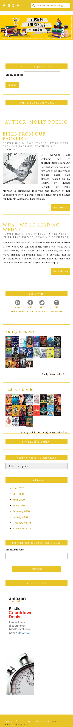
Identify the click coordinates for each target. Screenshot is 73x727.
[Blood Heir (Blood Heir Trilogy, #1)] (15, 352)
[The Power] (8, 421)
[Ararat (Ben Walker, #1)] (29, 399)
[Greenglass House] (36, 352)
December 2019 (22, 522)
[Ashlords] (43, 341)
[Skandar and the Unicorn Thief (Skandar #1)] (8, 410)
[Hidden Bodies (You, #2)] (15, 399)
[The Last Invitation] (57, 410)
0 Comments (58, 237)
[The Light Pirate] (29, 421)
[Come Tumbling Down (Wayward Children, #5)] (22, 352)
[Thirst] (22, 410)
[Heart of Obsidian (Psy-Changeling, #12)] (8, 362)
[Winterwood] (57, 341)
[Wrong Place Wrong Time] (57, 399)
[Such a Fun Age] (29, 352)
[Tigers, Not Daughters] (29, 341)
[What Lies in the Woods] (22, 420)
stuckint (46, 143)
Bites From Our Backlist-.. (24, 136)
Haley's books (20, 389)
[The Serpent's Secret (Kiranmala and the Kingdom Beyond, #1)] (8, 341)
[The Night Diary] (15, 341)
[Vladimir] (29, 410)
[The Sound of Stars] (36, 341)
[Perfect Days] (36, 399)
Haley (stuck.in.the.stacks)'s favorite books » (44, 432)
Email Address (14, 549)
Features (42, 146)
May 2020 (18, 494)
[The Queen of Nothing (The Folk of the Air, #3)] (43, 352)
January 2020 (20, 517)
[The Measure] (15, 410)
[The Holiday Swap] (50, 410)
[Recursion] (50, 352)
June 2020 (18, 488)
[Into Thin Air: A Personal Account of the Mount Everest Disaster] (15, 421)
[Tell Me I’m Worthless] (43, 399)
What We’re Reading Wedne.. (31, 227)
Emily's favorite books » (55, 374)
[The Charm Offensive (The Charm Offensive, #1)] (8, 399)
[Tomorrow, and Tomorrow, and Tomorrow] (50, 399)
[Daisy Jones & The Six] (29, 362)
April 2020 (19, 499)
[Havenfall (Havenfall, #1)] (50, 341)
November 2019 (22, 528)
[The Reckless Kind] (43, 410)
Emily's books (20, 331)
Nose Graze (21, 724)
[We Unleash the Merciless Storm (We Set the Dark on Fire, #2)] (8, 352)
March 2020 (20, 505)
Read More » (60, 207)
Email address (14, 74)
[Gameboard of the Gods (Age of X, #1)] (22, 341)
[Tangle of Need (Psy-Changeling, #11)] (15, 362)
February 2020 (21, 511)
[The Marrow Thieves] (22, 399)
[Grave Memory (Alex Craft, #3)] (22, 363)
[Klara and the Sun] (36, 410)
